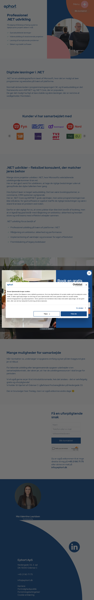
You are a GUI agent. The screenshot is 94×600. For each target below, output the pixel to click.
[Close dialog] (89, 273)
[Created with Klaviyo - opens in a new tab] (47, 329)
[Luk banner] (86, 284)
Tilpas (46, 314)
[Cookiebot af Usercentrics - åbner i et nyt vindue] (74, 284)
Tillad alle (74, 314)
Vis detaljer (79, 308)
